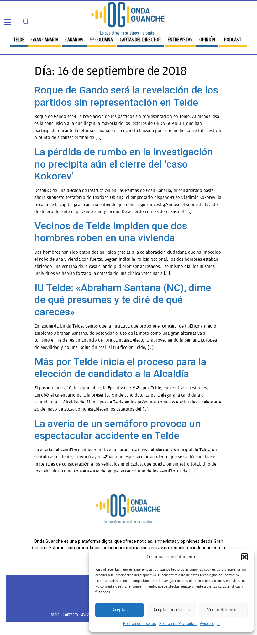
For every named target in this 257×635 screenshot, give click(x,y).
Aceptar (119, 609)
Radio (55, 614)
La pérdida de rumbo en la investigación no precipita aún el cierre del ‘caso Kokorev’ (123, 164)
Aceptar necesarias (171, 609)
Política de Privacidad (178, 624)
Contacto (70, 614)
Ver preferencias (223, 609)
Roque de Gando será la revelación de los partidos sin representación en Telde (126, 96)
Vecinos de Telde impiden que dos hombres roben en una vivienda (110, 232)
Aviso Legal (210, 624)
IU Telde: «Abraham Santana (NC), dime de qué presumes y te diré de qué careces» (122, 300)
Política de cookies (139, 624)
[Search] (25, 21)
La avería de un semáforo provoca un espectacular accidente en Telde (117, 429)
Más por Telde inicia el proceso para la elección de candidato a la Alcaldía (120, 368)
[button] (244, 557)
